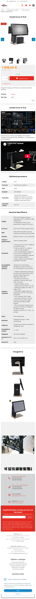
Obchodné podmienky (18, 562)
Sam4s (13, 94)
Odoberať (29, 517)
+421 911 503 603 (23, 1)
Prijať (18, 590)
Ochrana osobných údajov (18, 565)
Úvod (2, 10)
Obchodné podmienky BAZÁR (18, 564)
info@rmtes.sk (12, 1)
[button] (22, 5)
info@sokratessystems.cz (20, 553)
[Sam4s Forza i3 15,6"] (18, 34)
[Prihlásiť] (26, 5)
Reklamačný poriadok (18, 567)
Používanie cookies (18, 569)
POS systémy (26, 10)
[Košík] (29, 5)
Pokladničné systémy (13, 10)
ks (6, 78)
